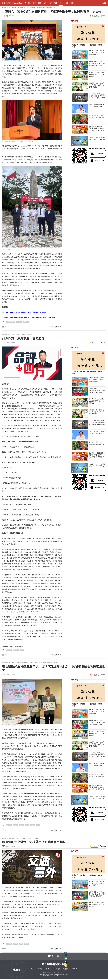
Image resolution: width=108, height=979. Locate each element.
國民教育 (26, 321)
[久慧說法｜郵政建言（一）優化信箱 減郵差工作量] (88, 33)
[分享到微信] (65, 958)
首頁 (9, 3)
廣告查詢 (40, 969)
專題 (72, 3)
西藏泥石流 (18, 3)
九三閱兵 (19, 321)
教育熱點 (4, 16)
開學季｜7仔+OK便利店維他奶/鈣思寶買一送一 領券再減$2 (96, 74)
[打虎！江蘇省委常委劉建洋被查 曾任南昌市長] (80, 108)
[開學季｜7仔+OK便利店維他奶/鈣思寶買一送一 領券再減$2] (80, 75)
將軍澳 (21, 825)
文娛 (55, 3)
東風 (22, 649)
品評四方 (9, 649)
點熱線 (32, 969)
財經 (50, 3)
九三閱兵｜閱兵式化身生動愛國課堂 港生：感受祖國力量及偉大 (24, 312)
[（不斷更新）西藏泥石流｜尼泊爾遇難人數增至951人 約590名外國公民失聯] (80, 97)
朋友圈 (66, 3)
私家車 (26, 943)
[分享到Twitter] (65, 962)
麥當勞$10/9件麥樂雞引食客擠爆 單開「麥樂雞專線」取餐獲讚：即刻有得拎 (97, 129)
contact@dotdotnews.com (61, 972)
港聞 (3, 674)
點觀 (39, 3)
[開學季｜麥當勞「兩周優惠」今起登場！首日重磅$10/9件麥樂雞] (80, 54)
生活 (45, 3)
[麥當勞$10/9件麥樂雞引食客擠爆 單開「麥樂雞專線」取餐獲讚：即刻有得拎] (80, 129)
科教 (60, 3)
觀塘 (27, 825)
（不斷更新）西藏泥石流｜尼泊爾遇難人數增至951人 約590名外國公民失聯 (97, 96)
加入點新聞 (57, 969)
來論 (3, 342)
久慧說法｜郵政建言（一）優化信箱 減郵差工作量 (88, 46)
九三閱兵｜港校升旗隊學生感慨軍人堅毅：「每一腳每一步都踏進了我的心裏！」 (29, 317)
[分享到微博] (65, 965)
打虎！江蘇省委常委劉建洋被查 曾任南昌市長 (96, 105)
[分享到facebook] (65, 955)
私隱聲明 (65, 969)
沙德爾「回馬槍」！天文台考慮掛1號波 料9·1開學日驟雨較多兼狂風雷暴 (97, 63)
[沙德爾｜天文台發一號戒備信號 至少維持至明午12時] (79, 141)
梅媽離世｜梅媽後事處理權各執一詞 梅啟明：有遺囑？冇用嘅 (96, 85)
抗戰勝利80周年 (10, 321)
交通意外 (9, 943)
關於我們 (48, 969)
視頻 (29, 3)
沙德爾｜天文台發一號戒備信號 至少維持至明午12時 (97, 138)
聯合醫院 (9, 825)
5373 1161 (49, 972)
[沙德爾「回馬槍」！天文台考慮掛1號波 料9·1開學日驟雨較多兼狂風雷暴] (80, 65)
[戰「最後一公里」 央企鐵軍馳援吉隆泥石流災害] (80, 119)
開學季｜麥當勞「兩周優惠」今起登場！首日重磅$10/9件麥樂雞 (96, 53)
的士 (21, 943)
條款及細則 (74, 969)
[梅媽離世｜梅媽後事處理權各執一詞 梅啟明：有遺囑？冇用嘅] (80, 86)
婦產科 (15, 825)
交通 (38, 825)
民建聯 (32, 825)
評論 (34, 3)
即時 (24, 3)
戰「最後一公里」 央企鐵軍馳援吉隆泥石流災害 (96, 116)
